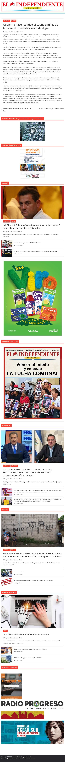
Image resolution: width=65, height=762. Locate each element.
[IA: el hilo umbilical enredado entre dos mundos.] (32, 611)
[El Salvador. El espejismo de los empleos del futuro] (6, 659)
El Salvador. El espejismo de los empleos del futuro (28, 658)
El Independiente (19, 31)
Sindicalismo (14, 465)
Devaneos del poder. (19, 572)
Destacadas (6, 20)
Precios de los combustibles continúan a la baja (17, 110)
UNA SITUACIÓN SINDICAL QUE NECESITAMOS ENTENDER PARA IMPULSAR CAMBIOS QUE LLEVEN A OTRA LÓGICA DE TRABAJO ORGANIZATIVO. (38, 491)
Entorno (13, 20)
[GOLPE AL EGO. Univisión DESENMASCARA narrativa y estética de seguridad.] (6, 253)
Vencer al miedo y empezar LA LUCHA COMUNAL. (28, 243)
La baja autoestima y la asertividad (50, 108)
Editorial (13, 221)
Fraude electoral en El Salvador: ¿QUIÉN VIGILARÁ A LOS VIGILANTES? (33, 580)
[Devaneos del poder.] (6, 573)
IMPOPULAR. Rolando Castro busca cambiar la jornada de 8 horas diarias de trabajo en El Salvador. (31, 226)
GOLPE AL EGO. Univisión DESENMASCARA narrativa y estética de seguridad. (35, 251)
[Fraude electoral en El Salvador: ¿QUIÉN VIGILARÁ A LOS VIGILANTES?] (6, 582)
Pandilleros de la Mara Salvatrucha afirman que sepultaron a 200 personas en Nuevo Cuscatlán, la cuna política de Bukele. (32, 555)
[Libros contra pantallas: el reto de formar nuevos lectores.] (6, 650)
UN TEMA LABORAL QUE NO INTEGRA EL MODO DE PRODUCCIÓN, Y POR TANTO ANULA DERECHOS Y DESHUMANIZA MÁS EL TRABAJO (27, 472)
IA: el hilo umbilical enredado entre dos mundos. (26, 634)
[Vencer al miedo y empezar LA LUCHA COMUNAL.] (6, 244)
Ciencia (5, 630)
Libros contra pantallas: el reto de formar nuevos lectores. (30, 649)
